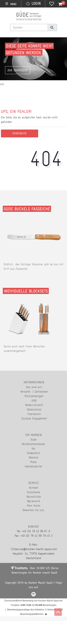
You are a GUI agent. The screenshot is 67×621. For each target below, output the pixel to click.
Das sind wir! (34, 387)
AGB (33, 400)
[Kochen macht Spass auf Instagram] (33, 594)
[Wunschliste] (51, 4)
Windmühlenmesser (33, 444)
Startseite (19, 133)
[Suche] (52, 27)
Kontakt (33, 487)
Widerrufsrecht (34, 405)
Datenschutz (34, 409)
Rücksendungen (34, 396)
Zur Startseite (17, 70)
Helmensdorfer (33, 466)
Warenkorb (33, 501)
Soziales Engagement (34, 418)
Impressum (34, 414)
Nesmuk (33, 457)
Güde (33, 439)
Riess (33, 462)
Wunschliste (33, 496)
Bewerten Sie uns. (33, 510)
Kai (33, 448)
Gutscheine (33, 492)
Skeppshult (33, 453)
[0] (58, 4)
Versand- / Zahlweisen (34, 391)
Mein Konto (33, 505)
